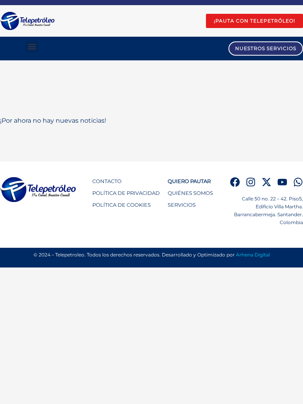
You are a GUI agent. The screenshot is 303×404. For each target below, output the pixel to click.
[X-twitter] (266, 182)
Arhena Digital (253, 255)
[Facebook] (235, 182)
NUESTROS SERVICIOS (265, 48)
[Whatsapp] (298, 182)
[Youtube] (282, 182)
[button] (31, 46)
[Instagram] (251, 182)
